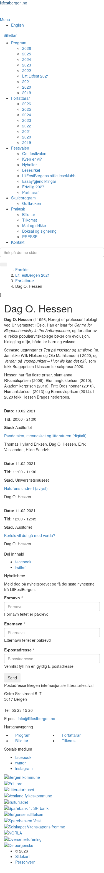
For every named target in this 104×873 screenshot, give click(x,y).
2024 (26, 59)
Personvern (25, 862)
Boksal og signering (39, 231)
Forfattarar (20, 98)
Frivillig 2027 (33, 186)
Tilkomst (29, 220)
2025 (26, 54)
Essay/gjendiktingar (39, 181)
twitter (20, 567)
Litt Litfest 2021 (35, 76)
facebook (23, 561)
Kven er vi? (32, 159)
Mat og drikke (34, 225)
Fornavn (13, 597)
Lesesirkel (31, 170)
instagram (24, 768)
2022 (26, 70)
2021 (26, 81)
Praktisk (18, 209)
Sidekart (22, 856)
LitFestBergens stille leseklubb (48, 175)
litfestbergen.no (13, 3)
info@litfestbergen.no (36, 718)
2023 (26, 65)
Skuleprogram (23, 198)
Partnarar (30, 192)
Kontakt (17, 242)
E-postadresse (19, 650)
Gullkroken (31, 203)
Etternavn (14, 623)
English (17, 25)
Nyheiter (29, 164)
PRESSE (29, 236)
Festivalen (20, 148)
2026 (26, 48)
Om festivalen (34, 153)
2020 (26, 87)
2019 (26, 92)
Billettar (10, 35)
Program (18, 42)
